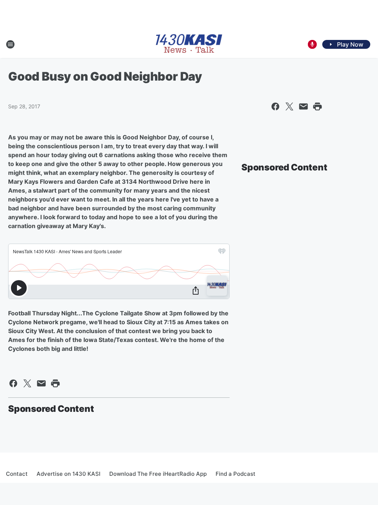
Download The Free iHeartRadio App (158, 473)
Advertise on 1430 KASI (68, 473)
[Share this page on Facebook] (275, 106)
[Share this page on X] (289, 106)
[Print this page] (317, 106)
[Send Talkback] (312, 44)
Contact (17, 473)
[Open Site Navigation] (10, 44)
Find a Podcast (235, 473)
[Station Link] (189, 44)
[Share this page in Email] (303, 106)
